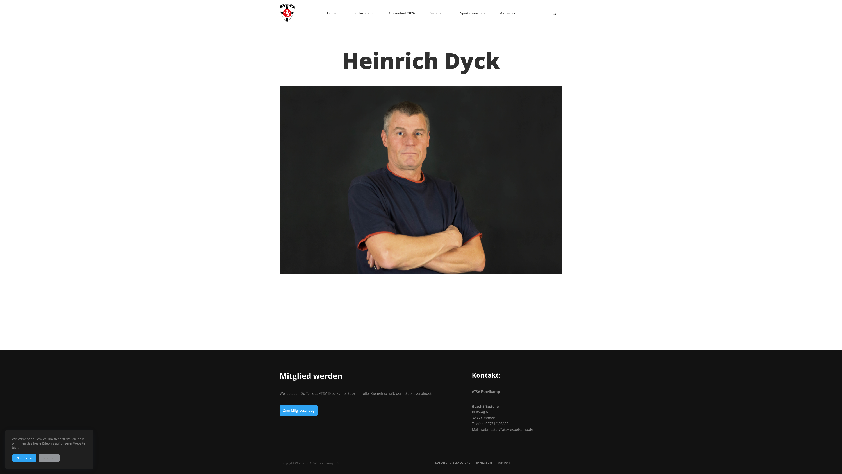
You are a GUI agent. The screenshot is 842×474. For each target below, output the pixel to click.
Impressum (484, 463)
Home (331, 13)
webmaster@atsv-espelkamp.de (506, 429)
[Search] (554, 13)
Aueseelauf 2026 (401, 13)
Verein (435, 13)
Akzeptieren (24, 458)
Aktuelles (507, 13)
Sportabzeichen (472, 13)
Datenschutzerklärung (453, 463)
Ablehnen (49, 458)
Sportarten (360, 13)
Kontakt (503, 463)
